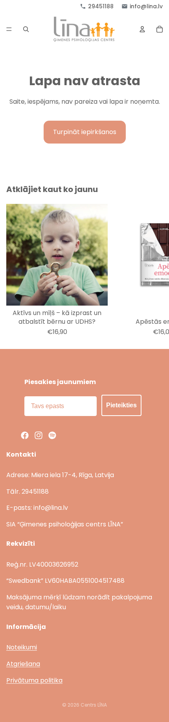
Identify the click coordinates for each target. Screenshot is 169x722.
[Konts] (142, 29)
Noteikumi (21, 647)
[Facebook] (24, 435)
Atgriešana (23, 663)
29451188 (101, 6)
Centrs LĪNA (94, 704)
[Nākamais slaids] (154, 269)
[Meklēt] (26, 29)
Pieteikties (121, 405)
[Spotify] (52, 435)
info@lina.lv (146, 6)
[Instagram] (38, 435)
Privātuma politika (34, 680)
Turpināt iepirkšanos (84, 131)
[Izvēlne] (9, 30)
